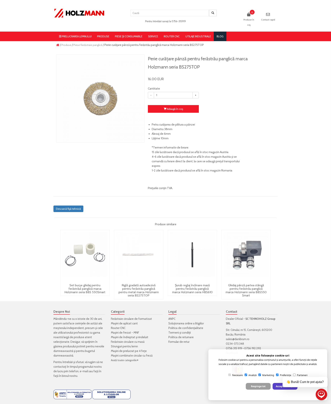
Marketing (268, 375)
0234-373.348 (235, 343)
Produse (103, 36)
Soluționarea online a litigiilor (186, 323)
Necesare (237, 375)
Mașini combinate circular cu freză (131, 355)
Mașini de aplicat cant (124, 323)
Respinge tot (258, 386)
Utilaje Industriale (198, 36)
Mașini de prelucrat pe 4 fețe (129, 351)
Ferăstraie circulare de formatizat (131, 319)
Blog (220, 36)
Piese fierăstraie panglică (87, 45)
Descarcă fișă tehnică (68, 209)
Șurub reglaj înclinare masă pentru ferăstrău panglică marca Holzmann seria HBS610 (192, 288)
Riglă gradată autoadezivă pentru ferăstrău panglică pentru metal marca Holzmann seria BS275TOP (139, 290)
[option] (100, 99)
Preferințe (285, 375)
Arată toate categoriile (124, 360)
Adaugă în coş (174, 109)
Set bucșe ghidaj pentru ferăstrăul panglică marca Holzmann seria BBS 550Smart (84, 288)
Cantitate (154, 88)
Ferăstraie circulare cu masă (127, 342)
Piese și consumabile (128, 36)
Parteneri (302, 375)
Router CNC (172, 36)
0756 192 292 (252, 348)
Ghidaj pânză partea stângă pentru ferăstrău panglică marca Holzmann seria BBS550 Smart (246, 290)
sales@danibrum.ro (237, 339)
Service (153, 36)
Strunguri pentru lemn (124, 346)
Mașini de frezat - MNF (125, 332)
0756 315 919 (234, 348)
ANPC (171, 319)
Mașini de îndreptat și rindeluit (129, 337)
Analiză (252, 375)
